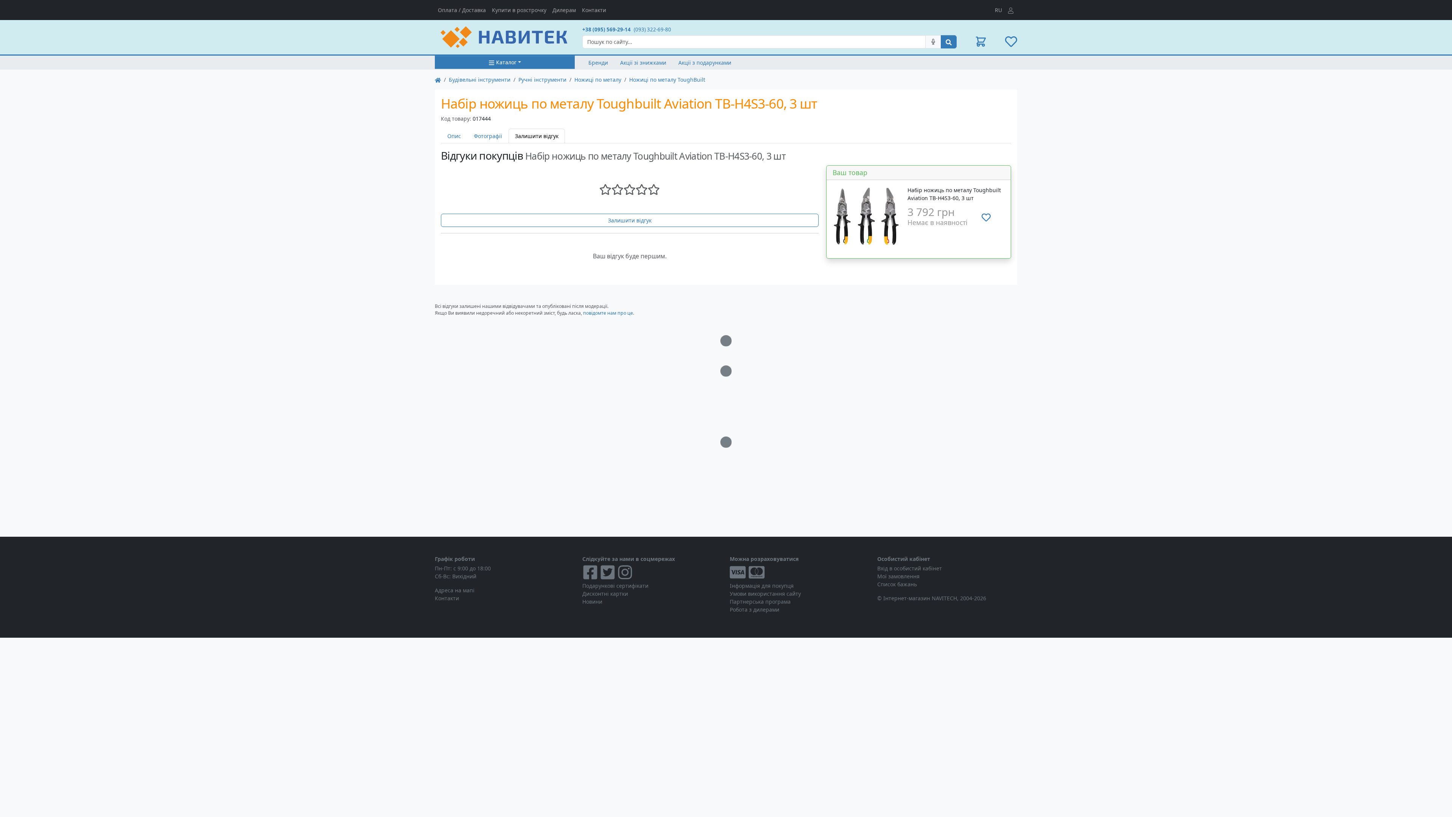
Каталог (506, 62)
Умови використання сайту (765, 593)
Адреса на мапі (455, 590)
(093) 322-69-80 (652, 29)
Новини (592, 601)
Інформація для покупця (762, 585)
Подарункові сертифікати (615, 585)
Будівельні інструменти (479, 79)
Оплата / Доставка (462, 10)
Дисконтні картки (605, 593)
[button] (981, 42)
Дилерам (564, 10)
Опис (454, 136)
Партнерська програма (760, 601)
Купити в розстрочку (519, 10)
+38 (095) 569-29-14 (606, 29)
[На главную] (438, 79)
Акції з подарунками (704, 62)
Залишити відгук (630, 220)
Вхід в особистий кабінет (909, 568)
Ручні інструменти (542, 79)
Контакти (594, 10)
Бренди (598, 62)
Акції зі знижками (643, 62)
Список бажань (897, 584)
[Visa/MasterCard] (800, 572)
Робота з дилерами (754, 609)
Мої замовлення (898, 576)
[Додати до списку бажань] (986, 217)
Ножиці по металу (597, 79)
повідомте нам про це (608, 313)
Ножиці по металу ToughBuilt (667, 79)
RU (998, 10)
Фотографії (488, 136)
